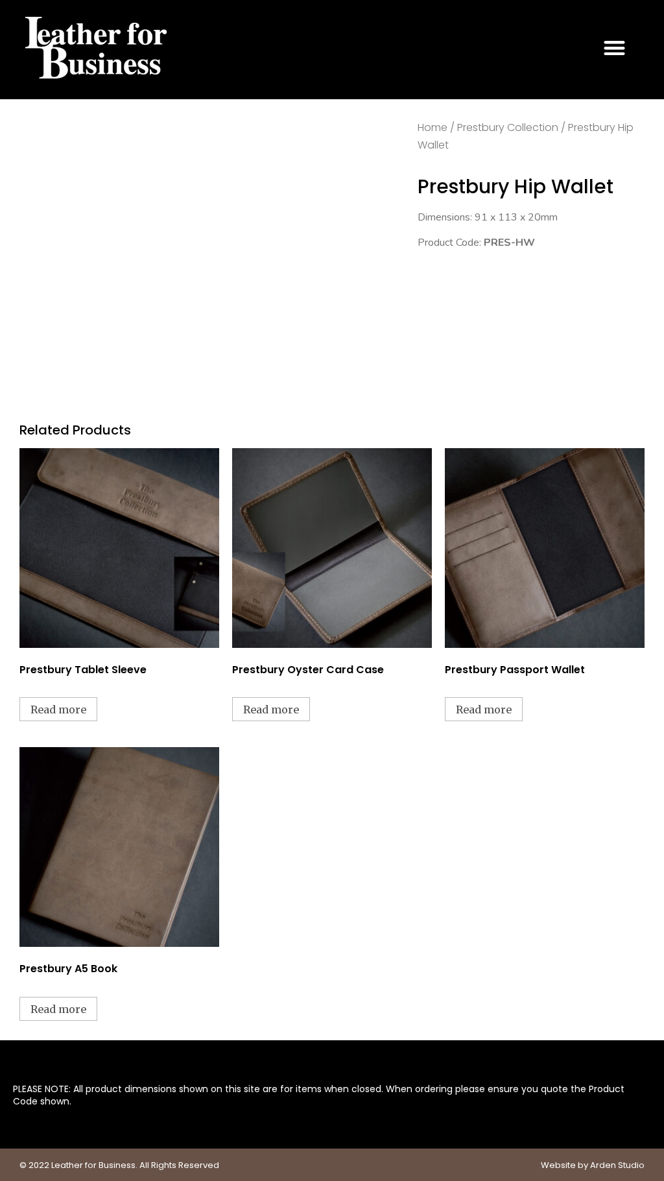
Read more (58, 709)
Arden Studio (617, 1165)
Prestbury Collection (507, 127)
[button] (615, 47)
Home (432, 127)
